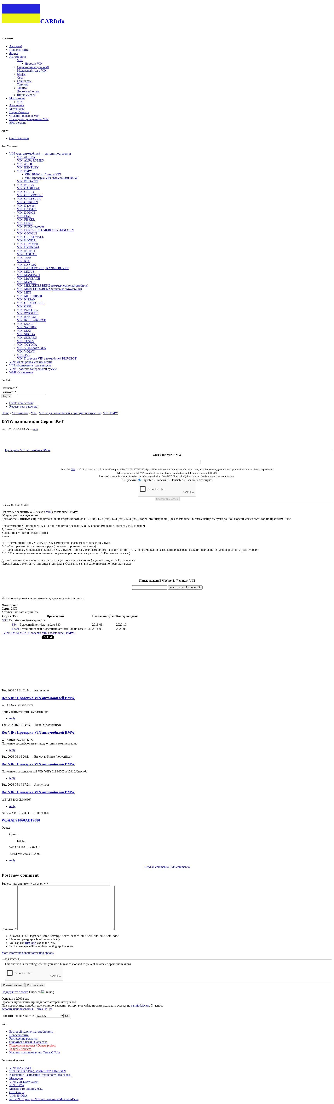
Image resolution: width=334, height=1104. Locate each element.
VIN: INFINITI (26, 250)
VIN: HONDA (26, 240)
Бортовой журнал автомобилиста (31, 1031)
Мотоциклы (17, 98)
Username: (9, 388)
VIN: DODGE (26, 212)
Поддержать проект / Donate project (32, 1045)
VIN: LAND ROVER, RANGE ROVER (43, 268)
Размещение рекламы (23, 1038)
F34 (14, 624)
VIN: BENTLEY (28, 167)
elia (35, 429)
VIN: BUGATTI (27, 181)
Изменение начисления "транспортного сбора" (40, 1074)
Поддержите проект (15, 992)
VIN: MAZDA (26, 282)
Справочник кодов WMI (33, 67)
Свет (20, 77)
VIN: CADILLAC (28, 188)
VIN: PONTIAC (27, 309)
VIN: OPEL (24, 306)
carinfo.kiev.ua (140, 1005)
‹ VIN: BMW (10, 632)
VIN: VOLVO (26, 351)
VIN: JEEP (24, 257)
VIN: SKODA (26, 334)
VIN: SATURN (27, 327)
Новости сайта (19, 49)
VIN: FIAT (24, 216)
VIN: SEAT (24, 330)
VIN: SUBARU (27, 337)
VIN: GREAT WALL (30, 237)
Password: (9, 392)
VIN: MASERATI (28, 275)
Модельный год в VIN (32, 70)
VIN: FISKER (26, 219)
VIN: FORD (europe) (30, 226)
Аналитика (16, 105)
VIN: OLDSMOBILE (30, 303)
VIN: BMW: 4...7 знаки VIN (43, 174)
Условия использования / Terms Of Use (27, 1009)
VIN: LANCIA (26, 264)
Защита (22, 88)
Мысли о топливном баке (26, 1088)
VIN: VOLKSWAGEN (31, 348)
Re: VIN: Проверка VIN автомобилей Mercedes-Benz (43, 1099)
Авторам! (15, 46)
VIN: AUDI (24, 164)
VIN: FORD (25, 223)
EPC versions (17, 122)
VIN (20, 60)
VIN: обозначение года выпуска (30, 365)
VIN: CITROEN (27, 202)
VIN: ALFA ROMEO (30, 160)
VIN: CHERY (26, 191)
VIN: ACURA (26, 157)
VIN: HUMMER (27, 243)
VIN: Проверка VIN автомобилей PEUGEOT (47, 358)
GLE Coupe (16, 1092)
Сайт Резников (19, 138)
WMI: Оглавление (21, 372)
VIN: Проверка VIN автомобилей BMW (51, 177)
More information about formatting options (28, 952)
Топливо (22, 84)
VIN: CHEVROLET (30, 195)
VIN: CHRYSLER (29, 198)
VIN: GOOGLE (27, 233)
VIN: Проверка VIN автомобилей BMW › (48, 632)
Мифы (21, 74)
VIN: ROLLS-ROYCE (31, 320)
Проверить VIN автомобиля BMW (27, 450)
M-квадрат (16, 1078)
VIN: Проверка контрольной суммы (33, 369)
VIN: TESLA (25, 341)
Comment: (9, 929)
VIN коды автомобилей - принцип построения (40, 153)
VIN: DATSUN (27, 209)
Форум (13, 53)
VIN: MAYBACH (28, 278)
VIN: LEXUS (25, 271)
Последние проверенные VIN (29, 119)
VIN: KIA (23, 261)
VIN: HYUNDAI (28, 247)
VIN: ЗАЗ (23, 355)
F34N (15, 628)
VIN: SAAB (25, 323)
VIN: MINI (24, 292)
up (19, 632)
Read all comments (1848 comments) (167, 867)
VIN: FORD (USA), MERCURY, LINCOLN (45, 230)
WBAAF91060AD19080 (21, 820)
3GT (5, 620)
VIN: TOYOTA (27, 344)
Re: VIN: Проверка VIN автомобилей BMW (38, 698)
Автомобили (17, 56)
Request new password (23, 406)
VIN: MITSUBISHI (29, 296)
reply (12, 718)
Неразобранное (19, 112)
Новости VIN (34, 63)
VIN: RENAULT (28, 316)
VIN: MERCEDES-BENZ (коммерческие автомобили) (52, 285)
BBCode (30, 942)
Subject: (7, 883)
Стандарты (24, 81)
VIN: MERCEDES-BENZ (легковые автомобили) (49, 289)
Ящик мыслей (26, 94)
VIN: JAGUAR (27, 254)
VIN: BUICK (25, 184)
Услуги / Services (20, 1049)
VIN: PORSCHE (27, 313)
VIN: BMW (24, 171)
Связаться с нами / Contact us (28, 1042)
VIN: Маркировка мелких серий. (31, 362)
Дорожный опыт (28, 91)
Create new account (21, 403)
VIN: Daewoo (26, 205)
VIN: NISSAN (26, 299)
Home (5, 413)
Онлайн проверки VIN (24, 115)
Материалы (16, 108)
